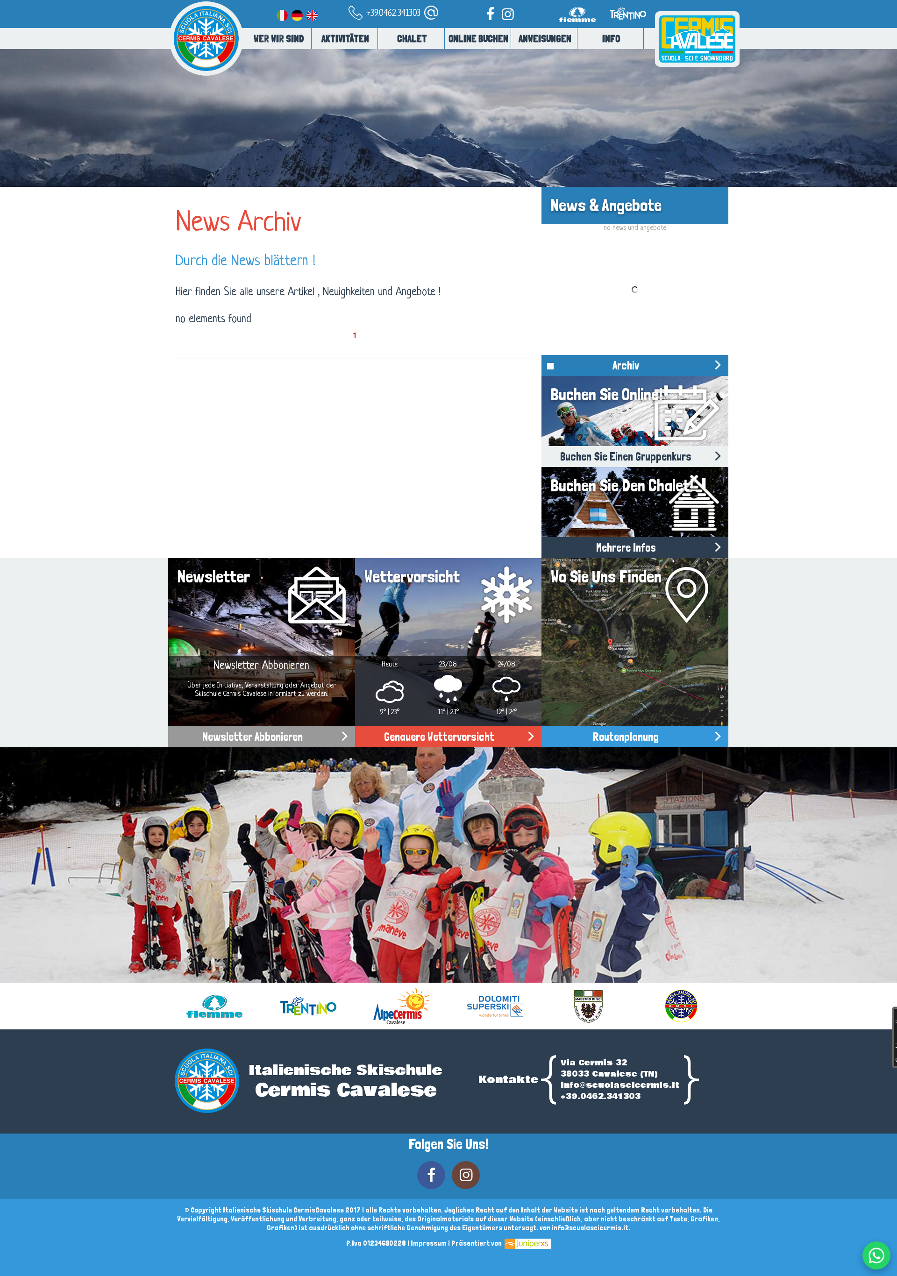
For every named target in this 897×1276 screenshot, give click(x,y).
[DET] (297, 14)
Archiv (625, 365)
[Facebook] (490, 14)
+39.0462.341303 (391, 14)
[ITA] (282, 14)
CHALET (412, 38)
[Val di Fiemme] (579, 26)
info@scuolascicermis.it (620, 1085)
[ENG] (312, 14)
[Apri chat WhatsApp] (876, 1255)
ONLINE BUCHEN (478, 38)
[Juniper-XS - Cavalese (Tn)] (527, 1243)
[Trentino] (627, 26)
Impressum (429, 1243)
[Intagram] (508, 14)
